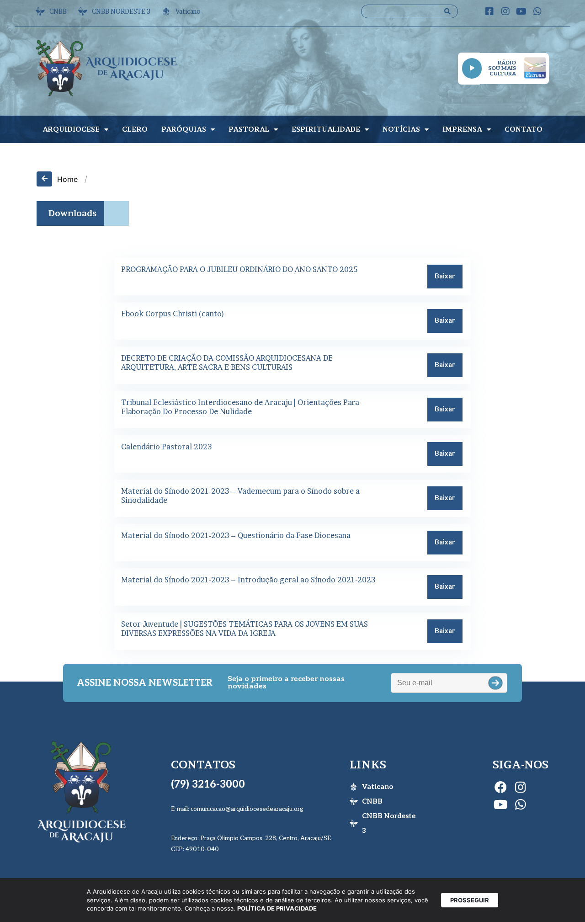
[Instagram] (505, 11)
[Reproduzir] (472, 68)
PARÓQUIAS (183, 129)
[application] (472, 68)
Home (67, 179)
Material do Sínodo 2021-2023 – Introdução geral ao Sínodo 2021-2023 (248, 579)
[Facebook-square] (489, 11)
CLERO (135, 129)
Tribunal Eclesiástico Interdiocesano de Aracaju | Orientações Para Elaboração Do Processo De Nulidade (240, 407)
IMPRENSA (462, 129)
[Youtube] (521, 11)
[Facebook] (500, 786)
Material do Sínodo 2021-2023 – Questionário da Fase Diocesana (236, 535)
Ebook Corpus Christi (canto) (172, 313)
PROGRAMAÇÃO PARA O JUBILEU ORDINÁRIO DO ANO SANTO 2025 (239, 269)
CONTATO (523, 129)
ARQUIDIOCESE (71, 129)
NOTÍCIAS (401, 129)
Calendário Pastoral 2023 (166, 446)
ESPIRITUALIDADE (326, 129)
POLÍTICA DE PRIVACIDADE (277, 908)
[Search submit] (447, 11)
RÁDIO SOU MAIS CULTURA (502, 68)
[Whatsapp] (537, 11)
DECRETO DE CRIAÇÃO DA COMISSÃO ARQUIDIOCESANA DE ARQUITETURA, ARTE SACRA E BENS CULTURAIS (227, 362)
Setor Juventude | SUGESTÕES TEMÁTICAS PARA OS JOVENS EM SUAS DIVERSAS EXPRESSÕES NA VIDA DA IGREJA (244, 628)
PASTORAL (249, 129)
